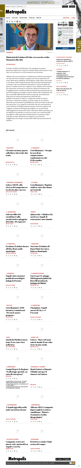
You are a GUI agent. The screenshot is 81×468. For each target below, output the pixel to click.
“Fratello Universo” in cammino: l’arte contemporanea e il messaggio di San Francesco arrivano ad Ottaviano (65, 75)
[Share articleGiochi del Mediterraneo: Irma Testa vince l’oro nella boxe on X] (9, 349)
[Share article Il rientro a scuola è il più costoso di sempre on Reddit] (41, 451)
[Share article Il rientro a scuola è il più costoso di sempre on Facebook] (31, 451)
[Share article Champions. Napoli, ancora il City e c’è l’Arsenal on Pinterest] (37, 319)
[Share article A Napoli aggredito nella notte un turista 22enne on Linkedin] (11, 421)
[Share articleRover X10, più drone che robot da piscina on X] (59, 94)
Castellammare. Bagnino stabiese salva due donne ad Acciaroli (41, 187)
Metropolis (7, 6)
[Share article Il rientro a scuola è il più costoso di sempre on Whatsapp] (39, 451)
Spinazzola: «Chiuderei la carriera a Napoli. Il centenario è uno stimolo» (41, 217)
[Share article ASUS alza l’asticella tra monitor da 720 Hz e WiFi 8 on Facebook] (57, 65)
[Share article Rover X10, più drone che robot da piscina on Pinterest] (63, 94)
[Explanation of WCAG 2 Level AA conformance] (72, 463)
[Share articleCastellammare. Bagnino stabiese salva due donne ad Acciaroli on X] (33, 194)
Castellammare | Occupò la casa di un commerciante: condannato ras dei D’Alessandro (41, 155)
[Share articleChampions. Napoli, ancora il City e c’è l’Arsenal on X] (33, 319)
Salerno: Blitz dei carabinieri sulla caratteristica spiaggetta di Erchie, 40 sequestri (16, 218)
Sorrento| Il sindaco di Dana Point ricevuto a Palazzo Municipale (40, 249)
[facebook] (7, 21)
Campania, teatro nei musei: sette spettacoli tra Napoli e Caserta (17, 444)
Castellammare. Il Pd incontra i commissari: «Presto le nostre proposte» (15, 311)
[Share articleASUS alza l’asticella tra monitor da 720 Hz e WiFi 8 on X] (59, 65)
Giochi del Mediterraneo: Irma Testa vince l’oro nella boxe (17, 342)
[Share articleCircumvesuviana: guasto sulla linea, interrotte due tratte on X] (9, 164)
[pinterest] (15, 21)
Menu (38, 18)
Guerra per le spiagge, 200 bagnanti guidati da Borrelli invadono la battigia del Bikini (40, 280)
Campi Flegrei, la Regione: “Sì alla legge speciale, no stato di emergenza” (17, 371)
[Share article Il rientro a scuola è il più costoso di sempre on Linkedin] (35, 451)
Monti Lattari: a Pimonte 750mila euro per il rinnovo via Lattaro (41, 371)
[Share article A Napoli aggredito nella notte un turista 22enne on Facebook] (7, 421)
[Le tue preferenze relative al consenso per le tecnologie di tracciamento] (79, 466)
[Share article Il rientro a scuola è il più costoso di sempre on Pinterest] (37, 451)
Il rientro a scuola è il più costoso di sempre (41, 442)
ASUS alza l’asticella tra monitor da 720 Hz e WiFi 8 (64, 60)
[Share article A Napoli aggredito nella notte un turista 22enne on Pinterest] (13, 421)
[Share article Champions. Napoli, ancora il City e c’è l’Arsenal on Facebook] (31, 319)
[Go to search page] (25, 6)
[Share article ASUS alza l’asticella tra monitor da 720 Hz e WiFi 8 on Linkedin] (61, 65)
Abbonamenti (20, 6)
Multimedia (23, 18)
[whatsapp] (17, 21)
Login (73, 18)
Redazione (13, 6)
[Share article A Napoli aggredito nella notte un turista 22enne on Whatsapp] (15, 421)
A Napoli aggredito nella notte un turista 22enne (16, 408)
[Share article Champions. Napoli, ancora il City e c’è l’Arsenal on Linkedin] (35, 319)
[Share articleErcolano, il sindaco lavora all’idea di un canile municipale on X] (9, 255)
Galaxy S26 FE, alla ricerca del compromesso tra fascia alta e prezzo (17, 187)
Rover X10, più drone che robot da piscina (64, 89)
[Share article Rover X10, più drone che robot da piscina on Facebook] (57, 94)
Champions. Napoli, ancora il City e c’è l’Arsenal (38, 310)
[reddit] (20, 21)
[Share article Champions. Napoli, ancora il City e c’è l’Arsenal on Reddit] (41, 319)
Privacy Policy (45, 463)
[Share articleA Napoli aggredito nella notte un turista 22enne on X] (9, 421)
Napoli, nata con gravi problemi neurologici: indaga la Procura (15, 278)
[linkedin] (12, 21)
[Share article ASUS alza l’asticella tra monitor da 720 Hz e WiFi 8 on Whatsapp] (65, 65)
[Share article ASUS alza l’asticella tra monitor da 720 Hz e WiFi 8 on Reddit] (67, 65)
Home (8, 18)
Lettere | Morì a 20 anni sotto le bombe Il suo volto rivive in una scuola (41, 342)
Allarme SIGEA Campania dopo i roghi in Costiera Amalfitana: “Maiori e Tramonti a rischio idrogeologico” (41, 412)
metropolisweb (34, 223)
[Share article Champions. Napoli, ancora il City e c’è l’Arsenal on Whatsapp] (39, 319)
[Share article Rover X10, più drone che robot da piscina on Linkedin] (61, 94)
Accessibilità (51, 463)
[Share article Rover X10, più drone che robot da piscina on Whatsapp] (65, 94)
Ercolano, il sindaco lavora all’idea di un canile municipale (17, 249)
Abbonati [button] (65, 48)
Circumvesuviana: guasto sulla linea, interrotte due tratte (17, 153)
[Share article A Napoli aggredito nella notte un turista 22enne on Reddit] (17, 421)
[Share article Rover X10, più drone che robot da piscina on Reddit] (67, 94)
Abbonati (66, 18)
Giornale (15, 18)
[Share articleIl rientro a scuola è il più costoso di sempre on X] (33, 451)
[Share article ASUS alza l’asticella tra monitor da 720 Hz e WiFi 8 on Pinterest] (63, 65)
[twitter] (9, 21)
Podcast (32, 18)
